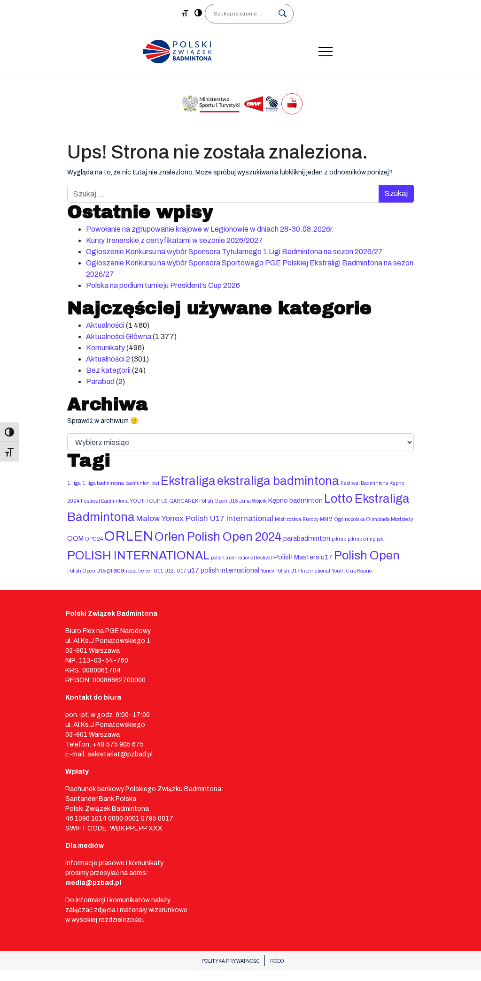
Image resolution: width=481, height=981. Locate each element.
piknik (339, 539)
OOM (75, 538)
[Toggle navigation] (325, 51)
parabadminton (306, 538)
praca (115, 570)
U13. (169, 571)
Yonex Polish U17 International (295, 571)
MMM (326, 519)
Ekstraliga (188, 481)
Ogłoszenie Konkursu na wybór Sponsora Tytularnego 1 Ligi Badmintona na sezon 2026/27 (234, 252)
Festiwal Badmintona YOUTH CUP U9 (124, 501)
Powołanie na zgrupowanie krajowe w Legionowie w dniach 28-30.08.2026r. (210, 229)
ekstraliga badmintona (278, 481)
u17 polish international (223, 570)
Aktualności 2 (108, 359)
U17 (181, 571)
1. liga (74, 483)
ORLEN (128, 535)
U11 (158, 571)
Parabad (100, 381)
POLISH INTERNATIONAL (138, 555)
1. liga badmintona (103, 483)
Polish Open (367, 555)
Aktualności (105, 325)
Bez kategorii (108, 370)
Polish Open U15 (86, 571)
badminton (137, 483)
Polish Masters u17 (303, 557)
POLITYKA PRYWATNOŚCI (231, 961)
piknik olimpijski (366, 539)
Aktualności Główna (118, 336)
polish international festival (241, 557)
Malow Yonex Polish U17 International (204, 518)
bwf (155, 483)
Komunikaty (105, 348)
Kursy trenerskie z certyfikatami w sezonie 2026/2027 (174, 240)
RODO (277, 961)
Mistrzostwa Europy (296, 519)
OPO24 (94, 539)
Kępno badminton (295, 500)
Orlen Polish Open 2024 (218, 536)
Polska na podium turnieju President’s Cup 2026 (163, 285)
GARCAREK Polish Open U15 (203, 501)
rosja (131, 571)
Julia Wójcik (253, 501)
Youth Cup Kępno (352, 571)
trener (145, 571)
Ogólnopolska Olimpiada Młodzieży (373, 519)
